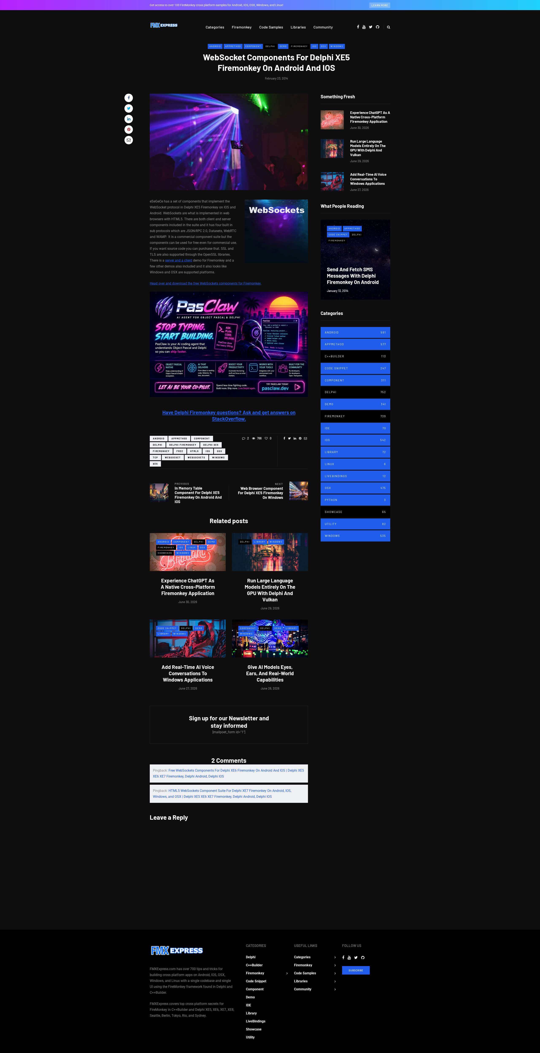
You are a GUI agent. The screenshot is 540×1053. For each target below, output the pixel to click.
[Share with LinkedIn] (128, 119)
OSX (323, 46)
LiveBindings (355, 476)
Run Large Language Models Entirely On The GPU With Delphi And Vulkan (270, 589)
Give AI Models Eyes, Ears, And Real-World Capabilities (270, 673)
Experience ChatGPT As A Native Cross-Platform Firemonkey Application (188, 586)
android (159, 438)
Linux (192, 547)
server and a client (178, 260)
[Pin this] (128, 129)
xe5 (155, 464)
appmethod (179, 438)
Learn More (379, 5)
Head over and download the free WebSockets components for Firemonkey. (205, 283)
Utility (355, 524)
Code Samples (271, 27)
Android (215, 46)
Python (355, 500)
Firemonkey (242, 27)
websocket (173, 457)
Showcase (165, 553)
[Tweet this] (128, 108)
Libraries (298, 27)
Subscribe (356, 970)
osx (219, 451)
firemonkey (161, 451)
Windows (337, 46)
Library (259, 541)
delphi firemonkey (182, 445)
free (180, 451)
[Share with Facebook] (128, 98)
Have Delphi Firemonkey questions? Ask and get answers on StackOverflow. (229, 415)
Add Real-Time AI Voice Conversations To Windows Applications (188, 673)
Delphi (270, 46)
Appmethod (233, 46)
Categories (215, 27)
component (202, 438)
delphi (157, 445)
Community (323, 27)
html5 (194, 451)
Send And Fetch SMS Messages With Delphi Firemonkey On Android (353, 275)
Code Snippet (167, 628)
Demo (283, 46)
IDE (355, 428)
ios (208, 451)
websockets (196, 457)
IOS (314, 46)
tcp (155, 457)
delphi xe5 (211, 445)
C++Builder (355, 356)
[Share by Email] (128, 140)
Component (253, 46)
